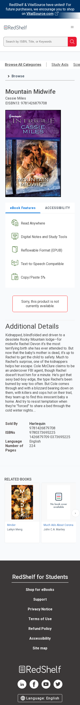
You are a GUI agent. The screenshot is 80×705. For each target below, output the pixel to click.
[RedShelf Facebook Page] (34, 687)
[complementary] (40, 505)
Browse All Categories (23, 64)
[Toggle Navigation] (72, 27)
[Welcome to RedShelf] (15, 27)
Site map (40, 648)
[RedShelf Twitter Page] (58, 687)
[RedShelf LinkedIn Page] (22, 687)
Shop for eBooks (40, 590)
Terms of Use (40, 619)
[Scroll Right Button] (76, 513)
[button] (39, 223)
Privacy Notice (40, 609)
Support (40, 599)
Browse (18, 76)
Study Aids (60, 64)
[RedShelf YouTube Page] (46, 687)
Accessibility (40, 638)
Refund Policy (40, 629)
